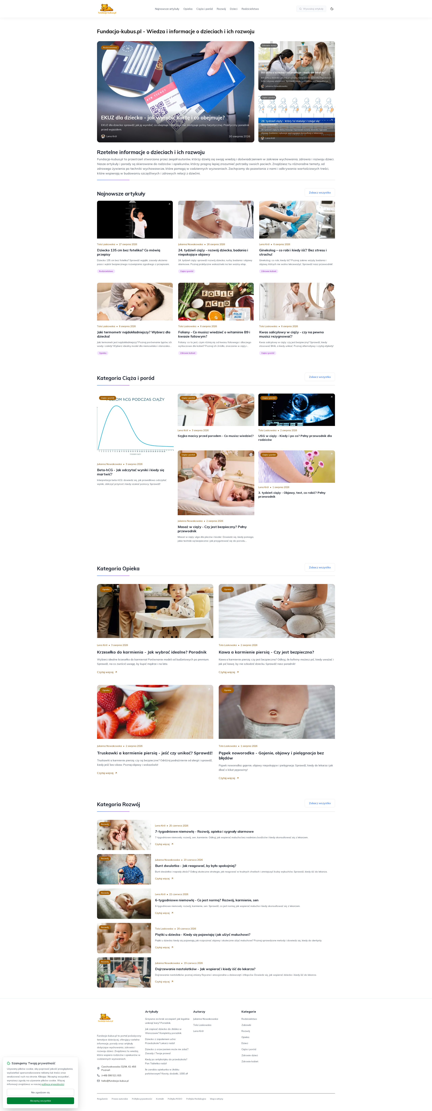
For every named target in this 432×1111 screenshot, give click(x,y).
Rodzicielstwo (250, 8)
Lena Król (264, 244)
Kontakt (160, 1099)
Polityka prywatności (142, 1099)
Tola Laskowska (106, 244)
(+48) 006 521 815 (111, 1075)
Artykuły (151, 1011)
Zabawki (246, 1024)
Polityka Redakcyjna (196, 1099)
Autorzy (199, 1011)
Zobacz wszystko (320, 192)
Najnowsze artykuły (167, 8)
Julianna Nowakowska (190, 244)
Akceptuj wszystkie (40, 1100)
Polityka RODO (175, 1099)
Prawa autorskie (120, 1099)
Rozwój (221, 8)
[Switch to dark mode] (332, 9)
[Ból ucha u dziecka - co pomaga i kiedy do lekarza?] (296, 65)
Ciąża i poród (204, 8)
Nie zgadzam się (40, 1092)
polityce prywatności (53, 1084)
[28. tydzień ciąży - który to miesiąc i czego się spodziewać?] (296, 117)
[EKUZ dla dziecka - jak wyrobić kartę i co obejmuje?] (175, 91)
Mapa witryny (216, 1099)
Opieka (187, 8)
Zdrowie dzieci (269, 45)
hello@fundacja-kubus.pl (115, 1080)
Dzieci (233, 8)
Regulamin (102, 1099)
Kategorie (248, 1011)
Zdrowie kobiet (268, 271)
